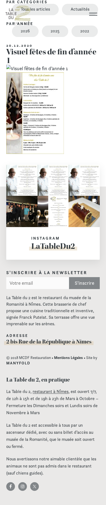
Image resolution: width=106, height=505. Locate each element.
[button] (21, 180)
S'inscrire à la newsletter (46, 273)
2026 (25, 31)
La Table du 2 (17, 15)
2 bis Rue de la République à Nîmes (48, 341)
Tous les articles (35, 9)
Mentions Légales (68, 357)
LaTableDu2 (53, 246)
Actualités (80, 9)
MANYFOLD (18, 363)
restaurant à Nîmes (50, 391)
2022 (84, 31)
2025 (55, 31)
